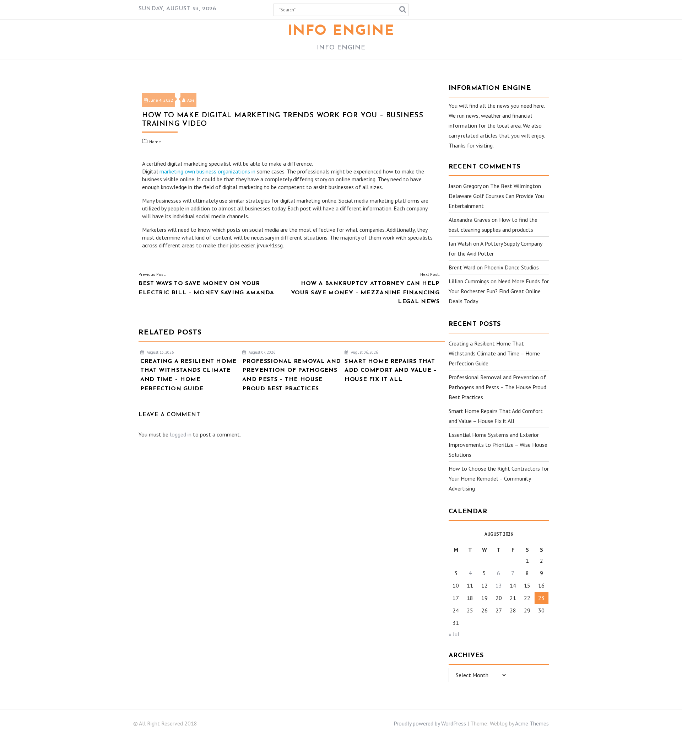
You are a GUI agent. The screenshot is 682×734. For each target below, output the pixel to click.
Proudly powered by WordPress (430, 723)
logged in (180, 434)
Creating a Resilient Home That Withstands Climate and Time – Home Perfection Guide (494, 353)
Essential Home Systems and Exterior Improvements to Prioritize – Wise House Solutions (498, 444)
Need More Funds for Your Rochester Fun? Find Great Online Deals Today (499, 291)
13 (499, 585)
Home (155, 141)
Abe (191, 100)
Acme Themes (532, 723)
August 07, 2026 (261, 352)
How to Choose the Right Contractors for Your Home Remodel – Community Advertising (499, 478)
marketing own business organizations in (207, 171)
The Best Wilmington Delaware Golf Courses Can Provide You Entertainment (496, 195)
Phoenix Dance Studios (511, 267)
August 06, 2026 (364, 352)
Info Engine (341, 31)
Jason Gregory (465, 185)
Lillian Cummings (469, 281)
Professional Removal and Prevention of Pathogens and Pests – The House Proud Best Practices (497, 387)
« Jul (454, 634)
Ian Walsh (460, 243)
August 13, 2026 (160, 352)
